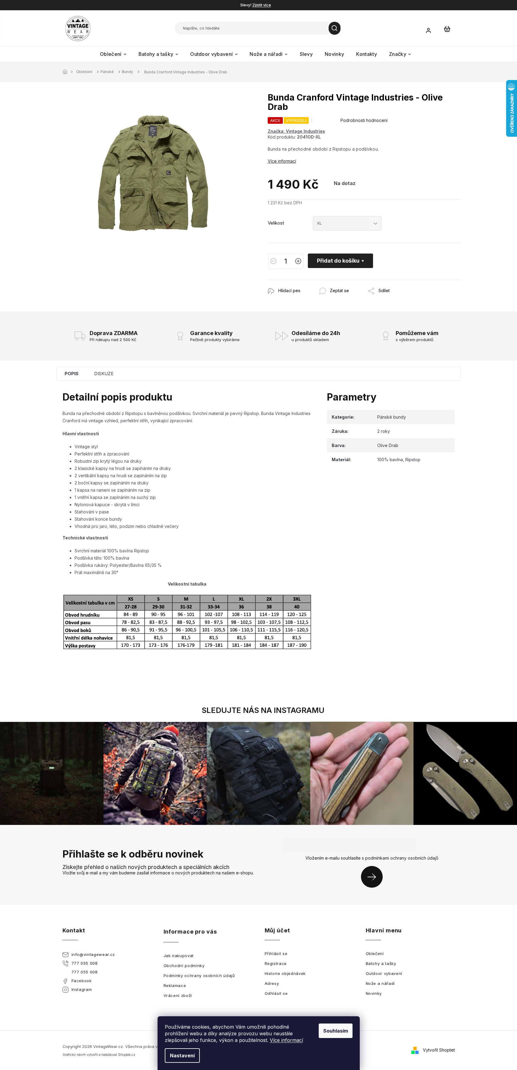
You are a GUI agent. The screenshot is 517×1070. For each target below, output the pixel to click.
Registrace (276, 963)
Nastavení (182, 1055)
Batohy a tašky (381, 963)
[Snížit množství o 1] (273, 261)
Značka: (296, 131)
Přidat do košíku (338, 260)
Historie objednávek (285, 973)
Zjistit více (261, 4)
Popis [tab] (71, 373)
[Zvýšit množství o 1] (298, 261)
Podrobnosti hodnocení (364, 120)
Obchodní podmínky (184, 965)
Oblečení (375, 953)
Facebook (82, 980)
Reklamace (175, 985)
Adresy (272, 983)
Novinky (374, 993)
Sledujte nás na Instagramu (263, 710)
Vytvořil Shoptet (439, 1049)
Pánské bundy (391, 417)
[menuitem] (113, 54)
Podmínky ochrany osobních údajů (199, 975)
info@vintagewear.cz (93, 954)
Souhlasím (335, 1031)
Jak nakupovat (179, 955)
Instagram (82, 989)
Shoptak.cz (126, 1054)
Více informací (286, 1040)
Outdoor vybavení (384, 973)
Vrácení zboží (178, 995)
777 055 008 (85, 963)
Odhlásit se (276, 993)
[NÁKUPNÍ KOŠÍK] (447, 28)
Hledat (335, 28)
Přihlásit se (374, 876)
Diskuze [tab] (103, 373)
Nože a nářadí (380, 983)
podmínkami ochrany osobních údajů (401, 858)
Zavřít (300, 283)
